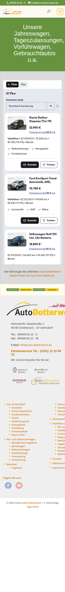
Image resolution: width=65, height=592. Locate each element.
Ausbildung (18, 428)
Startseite (17, 407)
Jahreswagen (18, 446)
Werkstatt (11, 464)
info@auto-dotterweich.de (35, 345)
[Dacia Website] (42, 374)
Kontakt (56, 458)
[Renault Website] (21, 374)
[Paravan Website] (20, 384)
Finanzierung (18, 456)
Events (15, 417)
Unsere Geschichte (22, 411)
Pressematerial (19, 431)
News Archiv (18, 434)
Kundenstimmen (21, 414)
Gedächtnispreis (20, 421)
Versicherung (19, 459)
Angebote (17, 467)
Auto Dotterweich (15, 404)
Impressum (58, 467)
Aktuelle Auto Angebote (24, 442)
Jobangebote (18, 424)
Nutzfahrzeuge (20, 453)
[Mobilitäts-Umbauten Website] (45, 384)
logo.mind (32, 506)
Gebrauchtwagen (21, 449)
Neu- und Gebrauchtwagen (20, 439)
